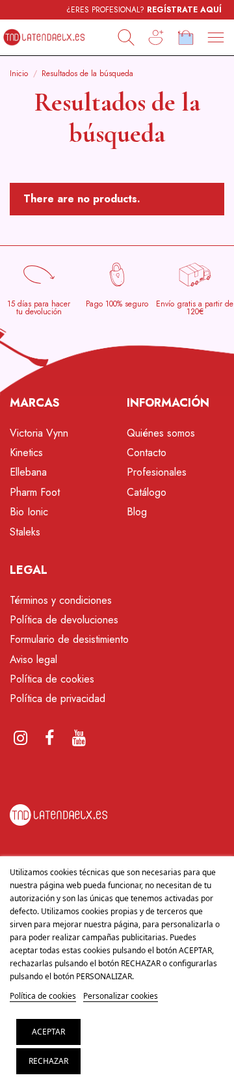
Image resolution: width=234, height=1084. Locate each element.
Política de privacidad (57, 698)
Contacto (146, 452)
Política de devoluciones (64, 619)
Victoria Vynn (39, 433)
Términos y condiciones (61, 600)
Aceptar (48, 1031)
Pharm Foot (35, 492)
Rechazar (48, 1060)
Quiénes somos (161, 433)
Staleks (25, 531)
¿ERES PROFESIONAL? (144, 10)
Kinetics (26, 452)
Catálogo (146, 492)
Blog (137, 511)
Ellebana (28, 472)
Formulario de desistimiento (69, 639)
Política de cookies (52, 678)
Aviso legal (33, 659)
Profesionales (157, 472)
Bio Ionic (29, 511)
